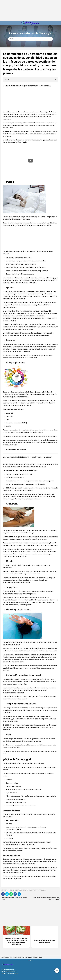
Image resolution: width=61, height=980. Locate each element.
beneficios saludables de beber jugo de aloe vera (14, 898)
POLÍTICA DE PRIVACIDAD (9, 971)
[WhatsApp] (11, 894)
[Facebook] (3, 894)
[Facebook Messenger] (7, 894)
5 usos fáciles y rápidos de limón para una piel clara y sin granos (46, 898)
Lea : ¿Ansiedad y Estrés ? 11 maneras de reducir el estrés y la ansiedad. (27, 457)
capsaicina (6, 432)
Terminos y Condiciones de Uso (9, 973)
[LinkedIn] (15, 894)
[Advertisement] (30, 10)
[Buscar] (49, 38)
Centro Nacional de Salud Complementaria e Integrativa (27, 400)
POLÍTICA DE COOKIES (8, 970)
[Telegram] (19, 894)
